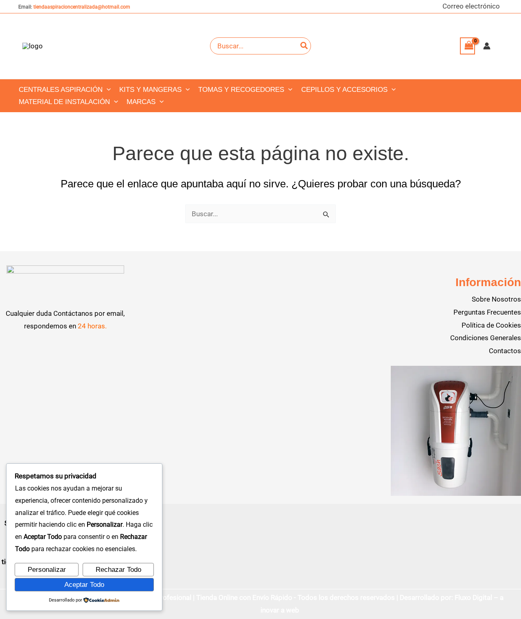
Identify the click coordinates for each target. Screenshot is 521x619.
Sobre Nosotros (496, 299)
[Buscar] (304, 46)
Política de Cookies (491, 325)
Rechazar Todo (118, 569)
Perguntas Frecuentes (487, 312)
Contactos (505, 351)
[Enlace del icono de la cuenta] (486, 46)
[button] (107, 90)
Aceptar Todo (84, 585)
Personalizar (47, 569)
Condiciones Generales (485, 338)
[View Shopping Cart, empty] (467, 46)
